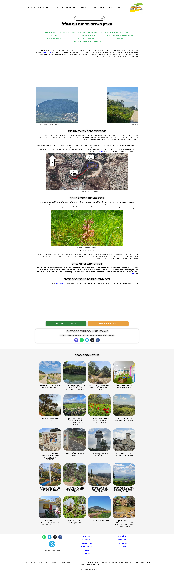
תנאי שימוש (87, 536)
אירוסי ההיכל (46, 52)
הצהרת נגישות (87, 543)
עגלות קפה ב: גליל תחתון (108, 323)
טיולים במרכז (121, 539)
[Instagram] (92, 340)
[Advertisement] (87, 72)
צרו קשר (87, 553)
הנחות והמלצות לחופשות (69, 7)
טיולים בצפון (122, 536)
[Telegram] (87, 340)
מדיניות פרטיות (87, 539)
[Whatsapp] (82, 340)
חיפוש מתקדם (32, 7)
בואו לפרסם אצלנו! (43, 7)
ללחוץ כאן (99, 151)
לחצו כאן (131, 274)
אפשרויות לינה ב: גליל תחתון (66, 323)
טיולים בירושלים (121, 543)
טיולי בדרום (122, 546)
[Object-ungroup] (76, 340)
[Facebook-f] (98, 340)
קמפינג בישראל (83, 7)
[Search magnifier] (76, 18)
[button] (38, 106)
